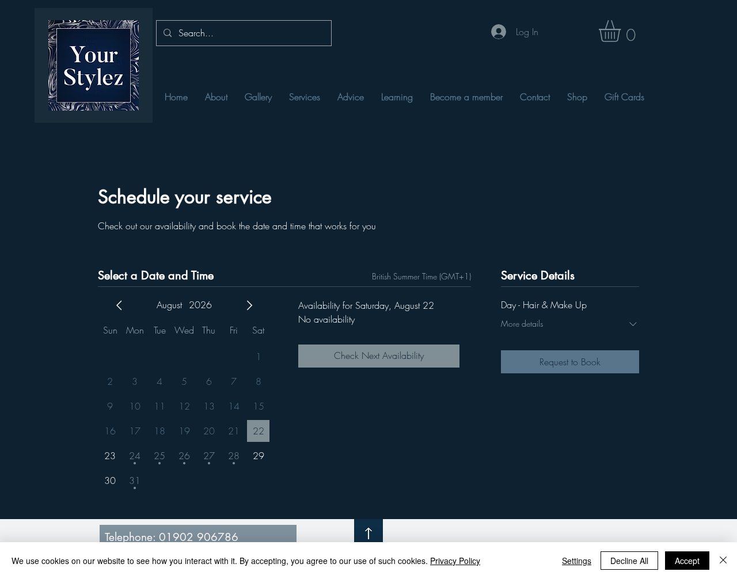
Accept (687, 560)
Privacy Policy (455, 560)
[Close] (723, 560)
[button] (622, 31)
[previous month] (119, 305)
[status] (421, 276)
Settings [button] (576, 560)
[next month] (249, 305)
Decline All (629, 560)
